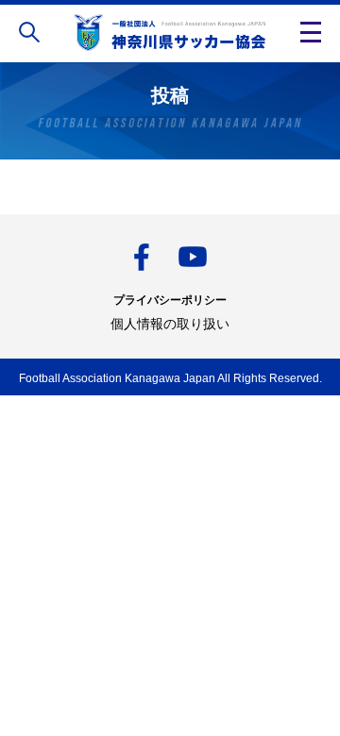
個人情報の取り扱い (170, 323)
